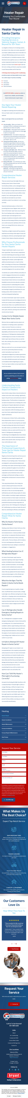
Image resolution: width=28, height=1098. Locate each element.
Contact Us (14, 1045)
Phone (3, 760)
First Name (4, 752)
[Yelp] (18, 1069)
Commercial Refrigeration (14, 1043)
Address (4, 769)
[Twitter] (12, 1069)
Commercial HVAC (14, 1038)
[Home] (13, 3)
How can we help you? (7, 777)
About (14, 1033)
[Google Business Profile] (15, 1069)
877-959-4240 (14, 1025)
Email (3, 764)
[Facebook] (9, 1069)
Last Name (4, 756)
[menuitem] (14, 716)
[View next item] (16, 944)
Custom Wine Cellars (14, 1040)
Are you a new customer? (8, 773)
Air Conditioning (14, 1035)
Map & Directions (14, 1057)
